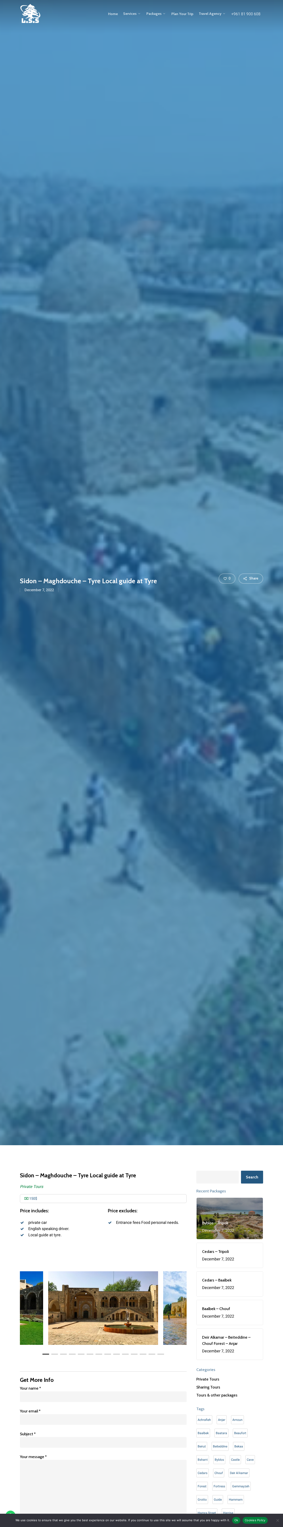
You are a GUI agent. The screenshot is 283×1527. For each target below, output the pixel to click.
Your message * (33, 1456)
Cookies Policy (255, 1520)
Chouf (218, 1473)
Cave (250, 1459)
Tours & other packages (216, 1395)
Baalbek (203, 1433)
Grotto (202, 1499)
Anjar (221, 1420)
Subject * (28, 1433)
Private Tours (31, 1186)
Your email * (30, 1411)
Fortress (219, 1486)
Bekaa (238, 1446)
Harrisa (228, 1513)
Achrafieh (204, 1420)
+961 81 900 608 (245, 14)
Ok (236, 1520)
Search (252, 1177)
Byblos (219, 1459)
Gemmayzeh (240, 1486)
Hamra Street (207, 1513)
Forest (202, 1486)
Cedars (202, 1473)
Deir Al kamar (239, 1473)
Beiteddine (220, 1446)
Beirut (202, 1446)
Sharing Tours (208, 1387)
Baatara (221, 1433)
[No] (277, 1520)
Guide (218, 1499)
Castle (235, 1459)
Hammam (236, 1499)
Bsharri (203, 1459)
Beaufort (240, 1433)
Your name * (30, 1388)
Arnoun (237, 1420)
